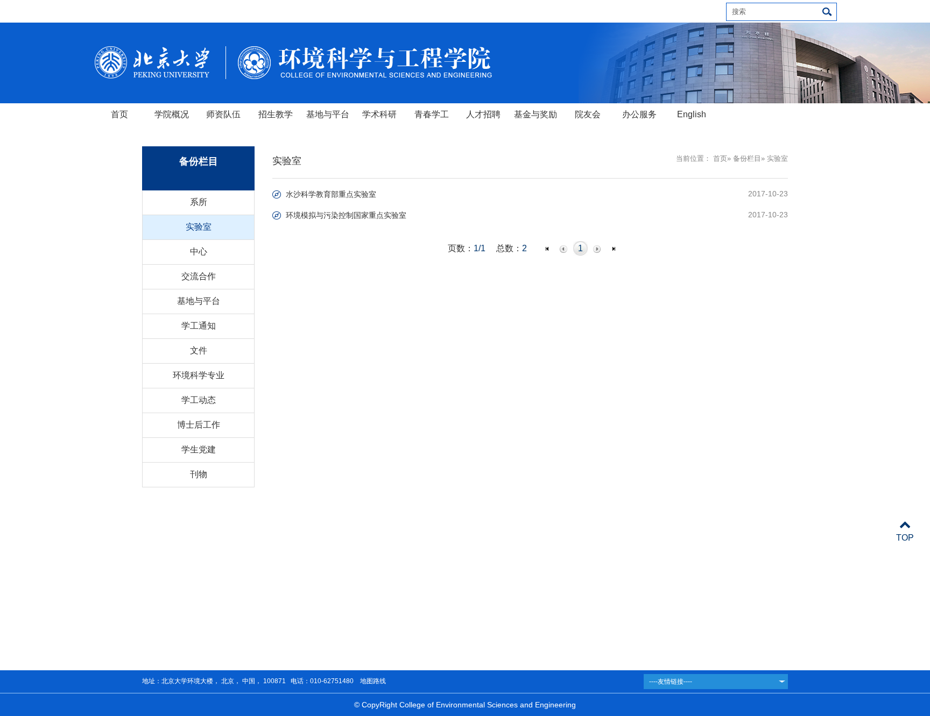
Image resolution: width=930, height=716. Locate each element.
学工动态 (198, 400)
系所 (198, 202)
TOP (905, 537)
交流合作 (198, 276)
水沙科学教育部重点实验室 (331, 194)
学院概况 (171, 114)
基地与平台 (327, 114)
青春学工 (431, 114)
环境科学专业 (198, 375)
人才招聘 (483, 114)
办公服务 (639, 114)
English (691, 114)
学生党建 (198, 449)
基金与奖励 (535, 114)
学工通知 (198, 325)
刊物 (198, 474)
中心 (198, 251)
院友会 (588, 114)
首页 (119, 114)
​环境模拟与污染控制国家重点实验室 (346, 215)
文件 (198, 350)
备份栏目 (747, 158)
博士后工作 (198, 424)
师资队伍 (223, 114)
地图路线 (372, 681)
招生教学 (275, 114)
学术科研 (379, 114)
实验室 (199, 226)
